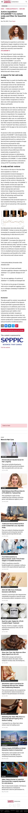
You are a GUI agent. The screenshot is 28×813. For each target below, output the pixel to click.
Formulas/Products (12, 8)
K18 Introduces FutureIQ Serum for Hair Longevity (13, 460)
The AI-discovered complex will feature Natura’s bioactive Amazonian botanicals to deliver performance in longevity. (14, 787)
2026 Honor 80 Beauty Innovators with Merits (11, 591)
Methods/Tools (6, 680)
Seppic (13, 21)
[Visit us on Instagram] (18, 805)
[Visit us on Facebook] (9, 805)
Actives (4, 488)
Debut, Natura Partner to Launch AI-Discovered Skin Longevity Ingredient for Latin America (13, 781)
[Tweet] (13, 325)
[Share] (5, 325)
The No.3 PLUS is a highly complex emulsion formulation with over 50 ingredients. (12, 627)
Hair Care (22, 8)
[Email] (2, 325)
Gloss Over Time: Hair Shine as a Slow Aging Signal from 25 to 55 (14, 653)
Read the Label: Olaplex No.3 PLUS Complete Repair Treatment (12, 622)
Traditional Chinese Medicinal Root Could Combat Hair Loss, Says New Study (13, 525)
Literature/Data (6, 520)
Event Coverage (6, 587)
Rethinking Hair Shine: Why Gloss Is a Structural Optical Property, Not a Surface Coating (13, 718)
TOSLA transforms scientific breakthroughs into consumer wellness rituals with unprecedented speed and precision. (14, 565)
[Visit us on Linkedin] (14, 805)
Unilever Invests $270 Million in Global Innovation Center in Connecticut (14, 749)
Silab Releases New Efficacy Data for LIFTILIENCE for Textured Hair (13, 492)
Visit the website (5, 347)
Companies (4, 745)
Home (2, 8)
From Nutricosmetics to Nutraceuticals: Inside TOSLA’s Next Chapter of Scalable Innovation (13, 558)
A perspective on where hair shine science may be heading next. (12, 724)
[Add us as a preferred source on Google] (16, 325)
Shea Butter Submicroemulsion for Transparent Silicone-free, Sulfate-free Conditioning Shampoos (13, 685)
